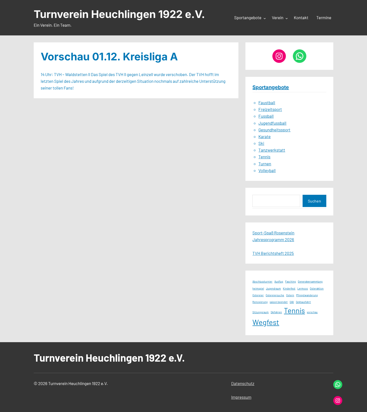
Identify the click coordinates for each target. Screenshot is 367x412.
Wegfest (265, 322)
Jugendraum (273, 288)
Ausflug (278, 281)
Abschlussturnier (262, 281)
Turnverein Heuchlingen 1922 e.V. (119, 14)
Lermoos (302, 288)
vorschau (312, 312)
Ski (261, 143)
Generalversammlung (310, 281)
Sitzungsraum (260, 312)
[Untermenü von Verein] (286, 18)
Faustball (266, 102)
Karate (264, 136)
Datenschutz (242, 383)
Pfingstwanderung (307, 295)
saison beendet (279, 302)
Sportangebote (270, 87)
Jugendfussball (272, 122)
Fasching (290, 281)
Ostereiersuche (275, 295)
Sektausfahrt (303, 302)
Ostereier (258, 295)
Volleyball (267, 170)
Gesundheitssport (274, 129)
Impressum (241, 397)
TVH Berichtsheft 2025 (273, 253)
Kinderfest (289, 288)
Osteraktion (317, 288)
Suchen (314, 201)
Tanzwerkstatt (271, 149)
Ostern (290, 295)
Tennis (264, 156)
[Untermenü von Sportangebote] (264, 18)
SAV (292, 302)
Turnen (264, 163)
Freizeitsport (270, 109)
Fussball (266, 115)
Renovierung (260, 302)
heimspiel (258, 288)
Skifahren (276, 312)
